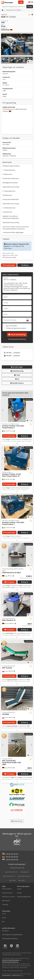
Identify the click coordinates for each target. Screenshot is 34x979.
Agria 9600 (12, 880)
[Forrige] (3, 47)
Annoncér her (18, 821)
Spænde (5, 74)
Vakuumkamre (24, 872)
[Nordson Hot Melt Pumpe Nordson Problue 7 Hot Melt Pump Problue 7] (17, 507)
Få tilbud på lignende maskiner (16, 328)
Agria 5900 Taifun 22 (9, 876)
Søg (30, 7)
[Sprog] (29, 2)
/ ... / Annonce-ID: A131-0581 (12, 10)
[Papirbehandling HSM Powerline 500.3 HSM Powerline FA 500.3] (17, 555)
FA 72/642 (6, 85)
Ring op (26, 265)
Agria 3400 (21, 880)
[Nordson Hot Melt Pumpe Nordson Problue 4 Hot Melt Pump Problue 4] (17, 410)
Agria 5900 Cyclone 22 (24, 876)
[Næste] (31, 47)
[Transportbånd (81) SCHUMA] (17, 698)
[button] (32, 2)
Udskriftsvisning (17, 371)
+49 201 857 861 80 (12, 854)
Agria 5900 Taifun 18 (11, 872)
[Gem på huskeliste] (29, 15)
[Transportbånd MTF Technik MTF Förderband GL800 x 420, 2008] (17, 745)
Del (17, 379)
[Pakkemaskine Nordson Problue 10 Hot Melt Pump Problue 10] (17, 458)
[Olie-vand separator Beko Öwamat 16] (17, 604)
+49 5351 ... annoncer (13, 353)
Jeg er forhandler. (11, 326)
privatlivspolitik (6, 975)
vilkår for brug (16, 975)
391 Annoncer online (9, 257)
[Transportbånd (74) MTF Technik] (17, 652)
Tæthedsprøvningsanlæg (17, 868)
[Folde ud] (17, 443)
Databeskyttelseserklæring (17, 339)
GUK (4, 79)
